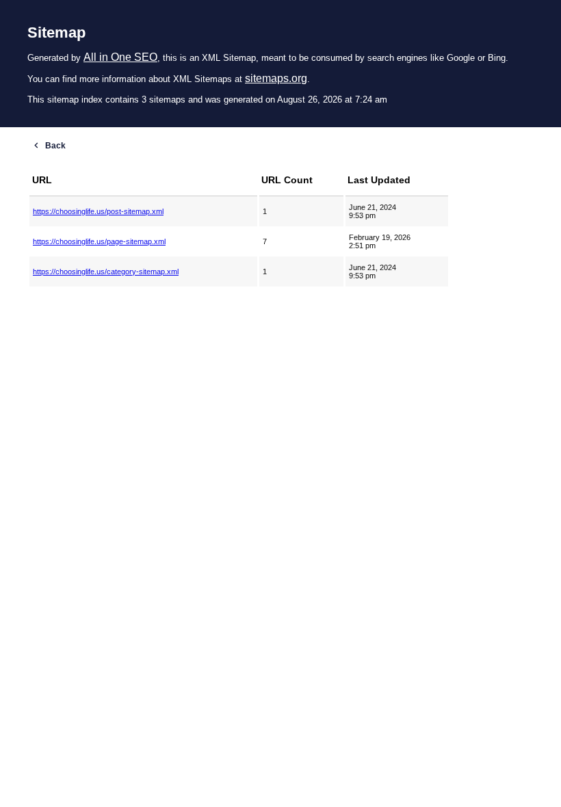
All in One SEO (120, 57)
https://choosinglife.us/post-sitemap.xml (98, 211)
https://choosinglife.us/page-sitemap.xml (99, 241)
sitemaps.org (276, 78)
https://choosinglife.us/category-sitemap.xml (106, 271)
